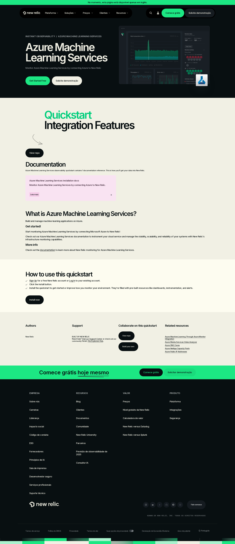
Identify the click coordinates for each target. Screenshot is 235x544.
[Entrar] (158, 13)
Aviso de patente (184, 531)
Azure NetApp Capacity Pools (177, 348)
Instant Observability (40, 36)
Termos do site (92, 531)
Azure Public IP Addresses (176, 351)
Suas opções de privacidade (117, 531)
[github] (166, 505)
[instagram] (180, 505)
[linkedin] (146, 505)
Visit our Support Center (92, 339)
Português (205, 531)
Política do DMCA (54, 531)
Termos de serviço (32, 531)
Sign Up (33, 280)
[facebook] (173, 505)
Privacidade (73, 531)
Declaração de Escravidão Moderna (155, 531)
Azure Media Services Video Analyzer (181, 342)
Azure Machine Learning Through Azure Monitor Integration (185, 337)
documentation (47, 250)
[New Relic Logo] (31, 13)
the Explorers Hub (95, 341)
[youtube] (153, 505)
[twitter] (160, 505)
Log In (72, 280)
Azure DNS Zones (172, 345)
